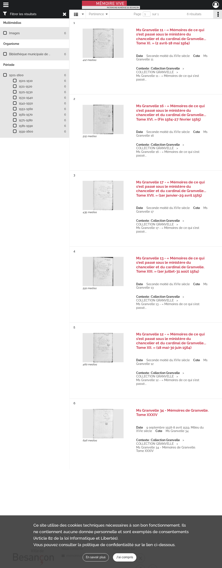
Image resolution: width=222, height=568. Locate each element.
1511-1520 (25, 86)
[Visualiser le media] (103, 43)
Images (14, 33)
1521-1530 (26, 92)
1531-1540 (26, 97)
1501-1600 (16, 75)
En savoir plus (96, 557)
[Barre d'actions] (217, 14)
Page (137, 14)
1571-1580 (26, 120)
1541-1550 (26, 103)
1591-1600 (26, 131)
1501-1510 (26, 81)
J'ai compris (124, 557)
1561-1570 (26, 114)
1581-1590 (26, 126)
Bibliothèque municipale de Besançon (36, 54)
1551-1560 (26, 109)
